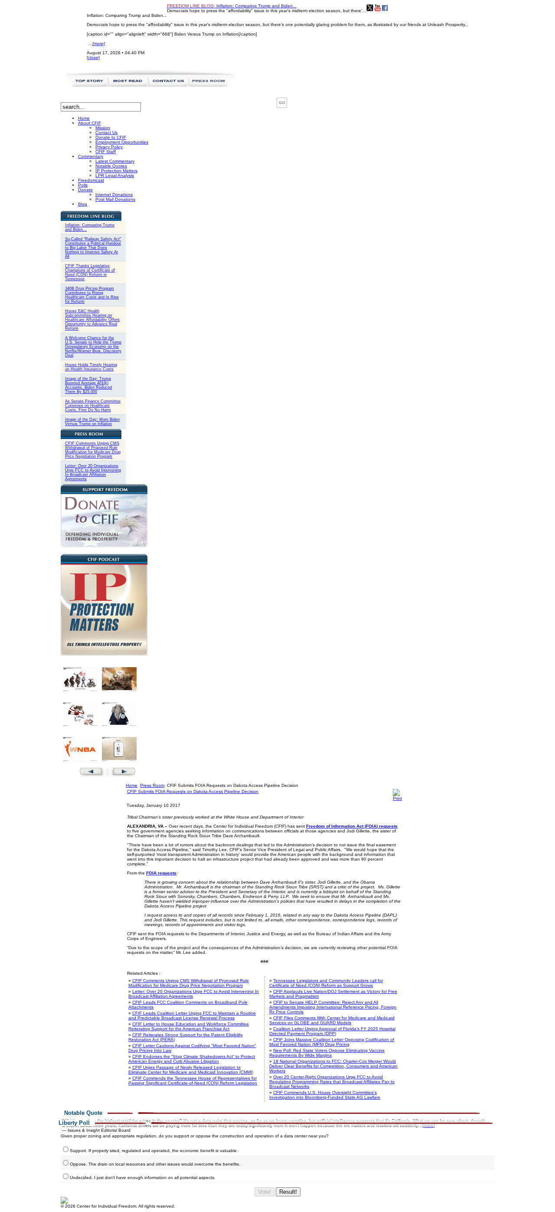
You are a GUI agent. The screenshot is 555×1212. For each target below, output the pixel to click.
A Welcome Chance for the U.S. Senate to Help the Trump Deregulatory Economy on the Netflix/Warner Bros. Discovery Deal (93, 346)
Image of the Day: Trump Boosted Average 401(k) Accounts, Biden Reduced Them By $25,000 (88, 385)
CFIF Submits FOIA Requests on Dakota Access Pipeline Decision (192, 791)
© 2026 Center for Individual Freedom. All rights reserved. (118, 1206)
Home (131, 785)
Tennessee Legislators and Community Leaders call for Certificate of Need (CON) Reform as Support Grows (326, 983)
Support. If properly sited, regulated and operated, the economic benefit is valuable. (154, 1150)
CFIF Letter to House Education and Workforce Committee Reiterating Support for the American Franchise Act (188, 1026)
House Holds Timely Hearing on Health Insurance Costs (91, 367)
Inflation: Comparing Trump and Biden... (232, 5)
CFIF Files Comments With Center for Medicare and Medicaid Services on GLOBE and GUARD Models (332, 1020)
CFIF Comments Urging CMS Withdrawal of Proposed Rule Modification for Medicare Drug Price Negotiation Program (93, 450)
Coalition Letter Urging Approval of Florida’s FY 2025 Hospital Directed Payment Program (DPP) (332, 1031)
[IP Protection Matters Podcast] (104, 654)
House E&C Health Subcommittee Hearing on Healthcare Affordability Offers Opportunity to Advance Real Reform (92, 320)
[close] (93, 57)
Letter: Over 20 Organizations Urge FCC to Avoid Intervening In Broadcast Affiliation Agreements (93, 472)
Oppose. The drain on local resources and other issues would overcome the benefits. (155, 1164)
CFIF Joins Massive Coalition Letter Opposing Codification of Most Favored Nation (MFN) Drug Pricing (331, 1042)
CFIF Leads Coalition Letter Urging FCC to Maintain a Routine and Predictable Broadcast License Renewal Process (192, 1015)
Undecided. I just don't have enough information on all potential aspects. (142, 1177)
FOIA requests (161, 873)
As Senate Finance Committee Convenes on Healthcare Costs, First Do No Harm (93, 405)
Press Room (152, 785)
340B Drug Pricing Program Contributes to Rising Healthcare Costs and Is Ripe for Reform (92, 295)
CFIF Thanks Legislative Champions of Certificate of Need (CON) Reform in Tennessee (90, 272)
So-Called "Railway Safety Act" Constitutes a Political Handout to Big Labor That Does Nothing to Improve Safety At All (93, 248)
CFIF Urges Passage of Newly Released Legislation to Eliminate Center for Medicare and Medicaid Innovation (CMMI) (190, 1069)
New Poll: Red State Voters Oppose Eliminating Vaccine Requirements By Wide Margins (327, 1053)
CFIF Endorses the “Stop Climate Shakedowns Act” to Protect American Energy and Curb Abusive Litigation (191, 1059)
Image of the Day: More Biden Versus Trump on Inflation (92, 421)
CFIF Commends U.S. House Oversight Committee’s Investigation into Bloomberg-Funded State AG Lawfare (324, 1095)
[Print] (397, 798)
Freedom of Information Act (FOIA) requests (352, 826)
